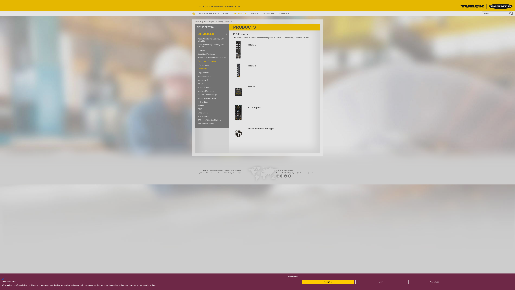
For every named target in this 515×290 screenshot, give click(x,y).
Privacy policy (293, 277)
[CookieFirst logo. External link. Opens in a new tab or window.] (3, 279)
